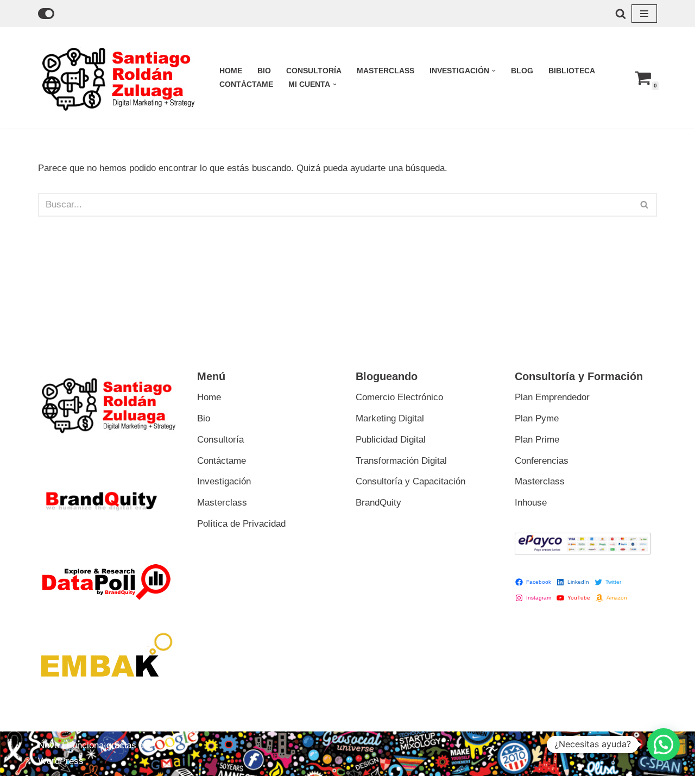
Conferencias (541, 461)
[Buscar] (620, 13)
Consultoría (314, 71)
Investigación (224, 481)
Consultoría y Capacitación (410, 481)
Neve (48, 745)
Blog (522, 71)
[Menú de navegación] (644, 13)
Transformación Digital (401, 461)
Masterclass (385, 71)
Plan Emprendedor (552, 397)
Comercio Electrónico (399, 397)
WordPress (61, 761)
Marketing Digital (390, 418)
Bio (264, 71)
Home (230, 71)
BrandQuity (378, 502)
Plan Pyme (537, 418)
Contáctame (246, 84)
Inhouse (531, 502)
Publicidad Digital (391, 439)
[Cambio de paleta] (46, 13)
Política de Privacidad (241, 524)
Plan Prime (537, 439)
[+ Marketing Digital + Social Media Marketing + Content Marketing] (119, 77)
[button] (494, 71)
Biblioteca (571, 71)
